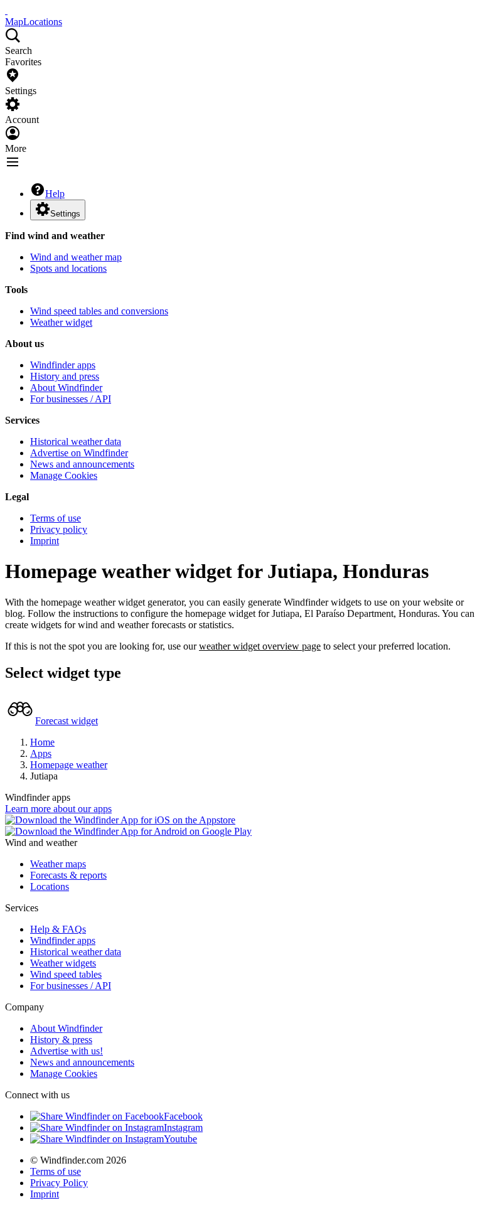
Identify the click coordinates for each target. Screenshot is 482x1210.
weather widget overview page (260, 646)
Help (55, 193)
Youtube (180, 1138)
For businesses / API (70, 399)
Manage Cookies (63, 475)
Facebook (183, 1116)
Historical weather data (75, 441)
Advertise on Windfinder (79, 452)
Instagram (183, 1127)
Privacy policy (58, 529)
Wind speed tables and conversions (99, 311)
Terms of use (55, 518)
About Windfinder (66, 387)
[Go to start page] (6, 10)
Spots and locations (68, 268)
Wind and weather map (76, 257)
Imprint (44, 540)
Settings (65, 213)
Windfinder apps (62, 365)
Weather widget (61, 322)
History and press (64, 376)
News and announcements (82, 464)
